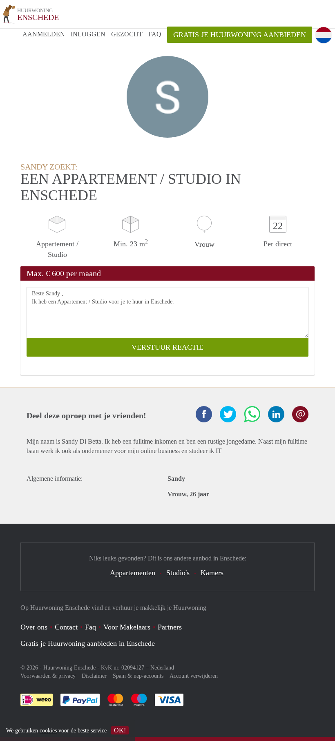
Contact (66, 627)
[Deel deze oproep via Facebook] (204, 414)
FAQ (154, 34)
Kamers (212, 573)
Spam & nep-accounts (138, 676)
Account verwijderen (194, 676)
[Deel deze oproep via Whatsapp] (252, 414)
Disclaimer (94, 676)
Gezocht (127, 34)
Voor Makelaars (126, 627)
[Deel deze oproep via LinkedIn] (276, 414)
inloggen (88, 34)
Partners (170, 627)
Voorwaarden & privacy (48, 676)
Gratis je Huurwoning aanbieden (239, 35)
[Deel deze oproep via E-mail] (300, 414)
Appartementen (132, 573)
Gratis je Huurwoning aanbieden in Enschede (87, 643)
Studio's (178, 573)
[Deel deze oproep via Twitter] (228, 414)
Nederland (162, 668)
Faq (90, 627)
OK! (120, 730)
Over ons (33, 627)
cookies (48, 731)
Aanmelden (43, 34)
